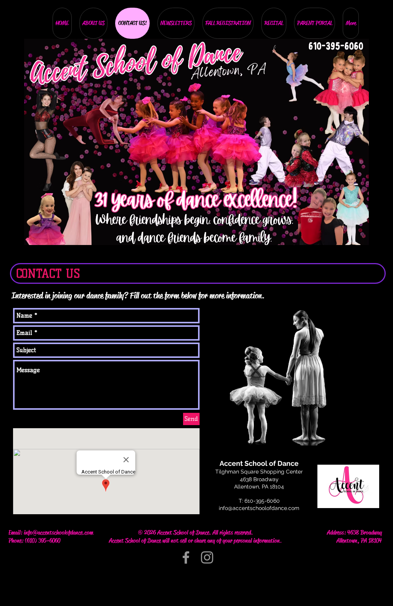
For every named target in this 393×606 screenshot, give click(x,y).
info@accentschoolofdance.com (259, 508)
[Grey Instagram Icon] (207, 557)
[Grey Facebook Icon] (186, 557)
